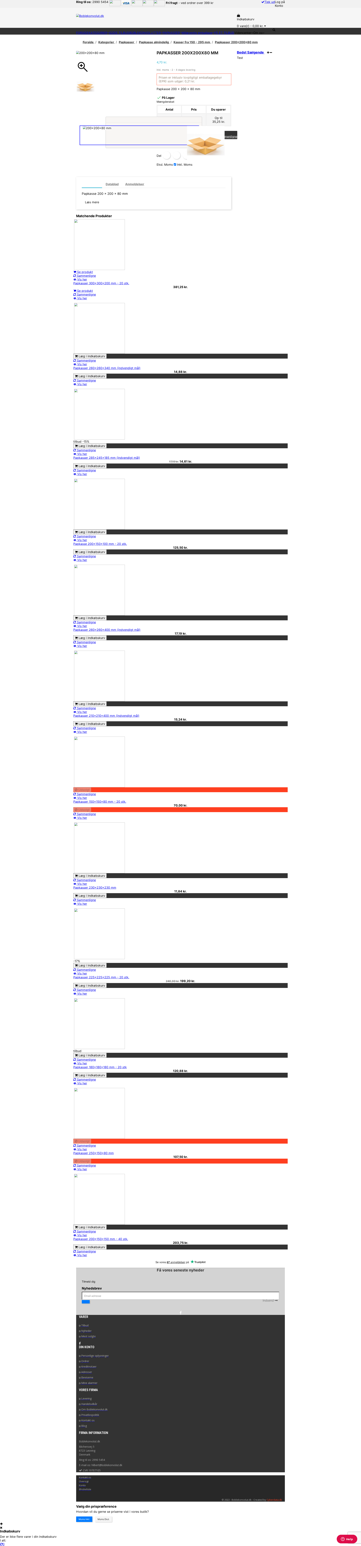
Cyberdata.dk (274, 1499)
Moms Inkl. (84, 1519)
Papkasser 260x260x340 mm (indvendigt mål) (106, 368)
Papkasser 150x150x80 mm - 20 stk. (99, 801)
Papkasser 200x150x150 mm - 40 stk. (100, 1239)
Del (166, 155)
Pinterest (186, 155)
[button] (279, 30)
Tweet (176, 155)
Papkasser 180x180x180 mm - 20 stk (100, 1067)
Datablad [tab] (112, 184)
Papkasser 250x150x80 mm (93, 1153)
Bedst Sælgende (251, 52)
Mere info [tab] (92, 184)
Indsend (269, 1300)
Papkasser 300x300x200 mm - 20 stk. (101, 283)
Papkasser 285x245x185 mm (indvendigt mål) (106, 458)
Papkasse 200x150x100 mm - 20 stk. (100, 544)
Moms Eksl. (103, 1519)
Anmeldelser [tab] (134, 184)
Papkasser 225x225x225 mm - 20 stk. (101, 977)
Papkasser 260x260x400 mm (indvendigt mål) (106, 630)
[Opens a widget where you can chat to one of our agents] (347, 1539)
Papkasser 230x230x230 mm (94, 887)
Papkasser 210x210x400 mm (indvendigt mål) (106, 716)
